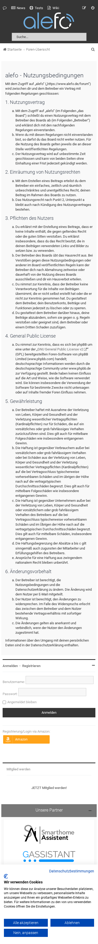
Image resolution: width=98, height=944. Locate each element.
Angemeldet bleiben (22, 702)
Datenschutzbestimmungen (71, 871)
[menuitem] (18, 8)
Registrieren (31, 666)
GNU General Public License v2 (60, 349)
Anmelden (10, 666)
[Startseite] (49, 21)
